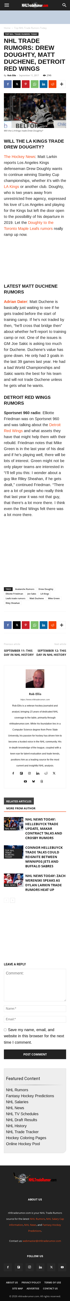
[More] (62, 84)
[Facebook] (8, 84)
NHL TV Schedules (22, 1114)
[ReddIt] (52, 84)
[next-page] (12, 900)
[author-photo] (35, 687)
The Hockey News (19, 156)
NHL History (16, 1126)
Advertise (33, 1288)
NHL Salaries (17, 1102)
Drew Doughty (45, 589)
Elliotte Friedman (14, 593)
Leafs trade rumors (15, 598)
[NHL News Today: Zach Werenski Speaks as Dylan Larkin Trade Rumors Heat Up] (13, 880)
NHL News (10, 828)
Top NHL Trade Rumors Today (30, 28)
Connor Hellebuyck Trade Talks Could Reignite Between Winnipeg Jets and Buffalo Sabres (44, 856)
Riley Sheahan (13, 602)
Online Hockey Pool (23, 1144)
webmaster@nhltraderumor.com (42, 1241)
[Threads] (43, 782)
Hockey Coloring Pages (26, 1138)
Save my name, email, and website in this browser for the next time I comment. (34, 1036)
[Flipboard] (23, 774)
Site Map (17, 1288)
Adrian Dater (15, 301)
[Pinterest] (26, 84)
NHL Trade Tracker (22, 1132)
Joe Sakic (31, 593)
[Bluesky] (35, 782)
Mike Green (54, 598)
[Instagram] (31, 774)
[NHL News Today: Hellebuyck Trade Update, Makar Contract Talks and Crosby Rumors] (13, 823)
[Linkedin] (43, 84)
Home (7, 28)
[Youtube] (27, 782)
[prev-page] (6, 900)
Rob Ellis (11, 75)
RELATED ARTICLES (19, 801)
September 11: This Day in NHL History (19, 653)
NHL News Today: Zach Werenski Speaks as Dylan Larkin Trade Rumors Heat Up (45, 883)
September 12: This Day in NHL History (51, 653)
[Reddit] (47, 774)
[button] (6, 5)
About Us (12, 1282)
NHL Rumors (17, 1090)
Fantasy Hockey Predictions (30, 1096)
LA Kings (11, 186)
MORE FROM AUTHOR (20, 808)
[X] (17, 84)
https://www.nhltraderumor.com (35, 699)
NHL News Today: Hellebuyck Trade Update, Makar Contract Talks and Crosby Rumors (43, 828)
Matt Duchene (37, 598)
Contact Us (50, 1288)
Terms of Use (52, 1282)
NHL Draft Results (21, 1120)
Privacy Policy (31, 1282)
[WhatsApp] (34, 84)
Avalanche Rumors (24, 589)
